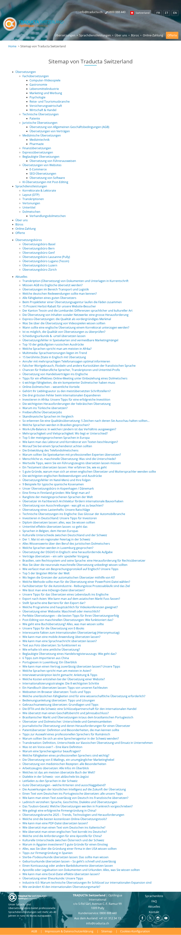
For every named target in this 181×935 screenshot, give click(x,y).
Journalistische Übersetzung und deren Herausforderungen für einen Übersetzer (76, 726)
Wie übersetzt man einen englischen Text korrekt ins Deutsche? (64, 832)
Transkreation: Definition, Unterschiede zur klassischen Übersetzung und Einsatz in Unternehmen (87, 743)
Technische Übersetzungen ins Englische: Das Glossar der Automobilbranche (73, 514)
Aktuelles (21, 277)
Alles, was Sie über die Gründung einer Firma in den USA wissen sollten (69, 849)
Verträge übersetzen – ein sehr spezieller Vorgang (55, 556)
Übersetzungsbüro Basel (38, 244)
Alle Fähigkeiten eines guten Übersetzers (49, 298)
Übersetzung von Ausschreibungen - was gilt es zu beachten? (62, 505)
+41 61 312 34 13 (110, 918)
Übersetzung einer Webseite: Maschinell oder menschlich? (61, 611)
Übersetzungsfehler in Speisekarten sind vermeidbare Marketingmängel (70, 340)
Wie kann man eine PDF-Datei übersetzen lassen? (55, 823)
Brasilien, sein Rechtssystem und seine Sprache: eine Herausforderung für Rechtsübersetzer (83, 560)
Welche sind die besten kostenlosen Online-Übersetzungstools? (64, 819)
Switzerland (143, 12)
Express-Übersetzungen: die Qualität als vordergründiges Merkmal (66, 319)
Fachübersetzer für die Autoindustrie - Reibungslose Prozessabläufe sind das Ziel (76, 586)
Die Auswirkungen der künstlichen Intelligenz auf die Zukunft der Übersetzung (74, 789)
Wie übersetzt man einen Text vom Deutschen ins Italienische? (63, 827)
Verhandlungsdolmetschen (48, 216)
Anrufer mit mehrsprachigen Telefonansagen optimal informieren (66, 361)
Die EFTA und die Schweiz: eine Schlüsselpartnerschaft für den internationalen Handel (79, 709)
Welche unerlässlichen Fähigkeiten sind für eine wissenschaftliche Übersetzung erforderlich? (83, 696)
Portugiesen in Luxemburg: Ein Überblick (49, 662)
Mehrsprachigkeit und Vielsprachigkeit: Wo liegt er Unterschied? (65, 433)
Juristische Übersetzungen (39, 123)
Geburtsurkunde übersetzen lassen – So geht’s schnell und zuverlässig (69, 861)
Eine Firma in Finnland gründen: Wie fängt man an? (56, 493)
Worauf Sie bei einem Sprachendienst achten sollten (57, 446)
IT (166, 13)
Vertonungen (31, 203)
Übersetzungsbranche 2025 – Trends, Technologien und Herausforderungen (73, 815)
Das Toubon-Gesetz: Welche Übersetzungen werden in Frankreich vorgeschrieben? (77, 806)
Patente (35, 118)
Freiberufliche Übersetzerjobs (42, 412)
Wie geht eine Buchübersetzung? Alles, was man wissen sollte (63, 624)
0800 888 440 (108, 913)
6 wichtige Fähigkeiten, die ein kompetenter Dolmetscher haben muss (68, 383)
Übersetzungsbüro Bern (38, 248)
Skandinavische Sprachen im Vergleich (48, 416)
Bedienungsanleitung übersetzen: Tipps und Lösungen (58, 700)
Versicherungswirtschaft (46, 106)
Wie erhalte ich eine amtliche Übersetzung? (51, 649)
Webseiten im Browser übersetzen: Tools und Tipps (56, 692)
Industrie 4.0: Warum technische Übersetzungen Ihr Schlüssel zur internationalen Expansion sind (86, 883)
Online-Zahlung (153, 35)
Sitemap (106, 931)
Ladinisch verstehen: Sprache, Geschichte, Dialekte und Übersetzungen (69, 802)
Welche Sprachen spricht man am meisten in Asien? (56, 671)
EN (175, 13)
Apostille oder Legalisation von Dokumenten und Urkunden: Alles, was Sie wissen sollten (81, 870)
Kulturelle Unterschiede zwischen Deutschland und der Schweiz (64, 535)
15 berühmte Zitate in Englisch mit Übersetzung (54, 357)
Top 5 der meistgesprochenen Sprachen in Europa (56, 438)
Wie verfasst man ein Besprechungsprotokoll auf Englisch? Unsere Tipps (70, 569)
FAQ (154, 901)
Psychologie (37, 97)
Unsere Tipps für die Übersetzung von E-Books (53, 628)
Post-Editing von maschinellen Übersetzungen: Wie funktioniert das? (67, 620)
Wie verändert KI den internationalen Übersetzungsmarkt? (61, 887)
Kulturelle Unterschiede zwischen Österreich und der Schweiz (63, 840)
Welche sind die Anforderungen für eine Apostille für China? (62, 836)
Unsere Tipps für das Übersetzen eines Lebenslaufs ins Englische (65, 594)
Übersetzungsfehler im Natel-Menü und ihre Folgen (56, 480)
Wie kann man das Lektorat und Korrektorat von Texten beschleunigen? (70, 442)
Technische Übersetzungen (40, 114)
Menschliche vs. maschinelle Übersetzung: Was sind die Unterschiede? (69, 459)
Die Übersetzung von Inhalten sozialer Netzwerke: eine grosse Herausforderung (75, 315)
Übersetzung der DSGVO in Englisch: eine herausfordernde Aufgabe (67, 552)
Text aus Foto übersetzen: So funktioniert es (51, 645)
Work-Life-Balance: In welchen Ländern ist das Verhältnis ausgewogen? (69, 429)
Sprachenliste (154, 896)
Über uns (121, 35)
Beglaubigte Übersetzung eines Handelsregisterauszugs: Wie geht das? (69, 654)
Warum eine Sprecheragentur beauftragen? (51, 751)
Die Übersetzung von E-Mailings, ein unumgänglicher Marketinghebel (68, 760)
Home (12, 46)
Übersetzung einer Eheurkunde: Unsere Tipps (52, 878)
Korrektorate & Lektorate (39, 190)
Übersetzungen (65, 35)
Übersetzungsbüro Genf (38, 253)
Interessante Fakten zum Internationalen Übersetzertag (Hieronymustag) (70, 633)
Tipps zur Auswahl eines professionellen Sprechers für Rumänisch (66, 734)
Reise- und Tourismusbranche (50, 101)
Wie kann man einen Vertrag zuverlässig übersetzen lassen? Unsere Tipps (71, 666)
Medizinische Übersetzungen (41, 135)
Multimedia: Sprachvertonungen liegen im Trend (54, 353)
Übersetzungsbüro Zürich (39, 270)
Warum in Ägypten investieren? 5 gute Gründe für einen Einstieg (65, 844)
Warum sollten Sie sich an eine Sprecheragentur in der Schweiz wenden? (70, 738)
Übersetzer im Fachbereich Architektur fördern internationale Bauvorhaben (72, 501)
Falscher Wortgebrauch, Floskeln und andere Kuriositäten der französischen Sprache (79, 366)
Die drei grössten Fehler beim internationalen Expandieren (61, 395)
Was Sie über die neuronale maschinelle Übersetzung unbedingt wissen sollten (74, 565)
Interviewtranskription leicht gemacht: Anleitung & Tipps (59, 675)
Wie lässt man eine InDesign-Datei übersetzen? (53, 590)
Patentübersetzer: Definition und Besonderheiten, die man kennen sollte (70, 730)
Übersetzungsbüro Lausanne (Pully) (46, 257)
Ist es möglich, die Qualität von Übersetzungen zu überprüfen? (63, 332)
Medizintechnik (39, 140)
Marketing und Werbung (46, 93)
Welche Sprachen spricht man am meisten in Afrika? (57, 349)
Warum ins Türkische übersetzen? (45, 408)
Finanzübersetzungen (36, 148)
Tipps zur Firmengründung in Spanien (47, 853)
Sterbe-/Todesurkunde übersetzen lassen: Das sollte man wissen (65, 857)
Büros (135, 35)
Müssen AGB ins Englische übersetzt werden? (52, 285)
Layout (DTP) (30, 195)
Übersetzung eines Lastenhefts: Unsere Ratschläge (56, 510)
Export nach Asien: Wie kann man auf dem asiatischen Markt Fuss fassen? (71, 599)
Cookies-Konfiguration (135, 931)
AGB (34, 931)
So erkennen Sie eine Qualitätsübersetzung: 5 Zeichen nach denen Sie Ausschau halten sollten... (86, 421)
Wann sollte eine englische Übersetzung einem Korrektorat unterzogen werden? (75, 327)
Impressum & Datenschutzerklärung (69, 931)
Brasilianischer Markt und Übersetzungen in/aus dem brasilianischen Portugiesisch (77, 717)
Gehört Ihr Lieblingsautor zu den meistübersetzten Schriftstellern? (66, 391)
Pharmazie (37, 144)
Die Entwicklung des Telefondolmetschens (50, 450)
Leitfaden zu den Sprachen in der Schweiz (49, 781)
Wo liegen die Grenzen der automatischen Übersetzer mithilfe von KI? (68, 577)
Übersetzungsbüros (28, 240)
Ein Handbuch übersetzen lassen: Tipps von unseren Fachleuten (65, 688)
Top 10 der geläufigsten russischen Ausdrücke (53, 344)
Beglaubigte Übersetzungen (40, 157)
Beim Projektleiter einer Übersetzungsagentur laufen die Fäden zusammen (72, 302)
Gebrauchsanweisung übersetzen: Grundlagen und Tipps (60, 705)
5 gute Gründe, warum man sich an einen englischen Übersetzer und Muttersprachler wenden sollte (89, 472)
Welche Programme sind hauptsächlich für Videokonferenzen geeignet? (70, 607)
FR (158, 13)
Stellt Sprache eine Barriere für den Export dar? (53, 603)
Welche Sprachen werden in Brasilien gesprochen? (56, 425)
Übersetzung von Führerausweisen (53, 161)
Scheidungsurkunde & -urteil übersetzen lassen (54, 336)
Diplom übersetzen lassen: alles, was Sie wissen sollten (58, 522)
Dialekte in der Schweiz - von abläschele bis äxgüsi (55, 777)
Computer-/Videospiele (45, 80)
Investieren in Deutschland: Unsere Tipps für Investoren (59, 518)
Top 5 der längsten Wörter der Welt (46, 573)
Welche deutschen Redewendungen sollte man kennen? (59, 294)
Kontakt (154, 912)
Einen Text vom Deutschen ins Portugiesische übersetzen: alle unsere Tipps (72, 794)
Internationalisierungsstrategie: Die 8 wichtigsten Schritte (60, 683)
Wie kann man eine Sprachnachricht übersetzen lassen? (59, 641)
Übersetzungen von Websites (42, 165)
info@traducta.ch (97, 923)
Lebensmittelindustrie (44, 89)
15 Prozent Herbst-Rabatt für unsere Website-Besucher (59, 306)
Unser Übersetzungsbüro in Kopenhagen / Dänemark (58, 488)
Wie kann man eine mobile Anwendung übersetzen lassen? (61, 637)
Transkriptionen (33, 199)
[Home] (34, 24)
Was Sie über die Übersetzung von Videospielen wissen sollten (63, 323)
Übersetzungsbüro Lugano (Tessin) (45, 261)
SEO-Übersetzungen (43, 173)
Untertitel (28, 207)
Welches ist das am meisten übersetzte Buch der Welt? (58, 772)
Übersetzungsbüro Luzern (39, 265)
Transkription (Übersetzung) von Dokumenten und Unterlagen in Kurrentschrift (75, 281)
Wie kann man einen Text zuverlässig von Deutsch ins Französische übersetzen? (75, 798)
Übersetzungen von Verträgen (50, 131)
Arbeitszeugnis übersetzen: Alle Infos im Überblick (55, 768)
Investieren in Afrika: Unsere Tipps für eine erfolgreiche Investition (66, 399)
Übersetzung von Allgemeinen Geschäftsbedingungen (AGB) (69, 127)
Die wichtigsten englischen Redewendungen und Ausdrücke (62, 476)
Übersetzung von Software (47, 178)
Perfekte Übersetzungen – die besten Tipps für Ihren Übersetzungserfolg (70, 616)
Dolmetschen (31, 212)
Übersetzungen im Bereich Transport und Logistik (55, 289)
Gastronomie (38, 85)
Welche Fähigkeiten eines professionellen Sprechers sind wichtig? (65, 755)
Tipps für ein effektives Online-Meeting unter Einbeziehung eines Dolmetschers (74, 378)
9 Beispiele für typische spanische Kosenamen (53, 484)
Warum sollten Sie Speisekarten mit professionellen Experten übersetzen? (71, 455)
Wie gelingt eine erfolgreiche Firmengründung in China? (59, 810)
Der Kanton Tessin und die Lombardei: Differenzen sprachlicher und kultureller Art (77, 310)
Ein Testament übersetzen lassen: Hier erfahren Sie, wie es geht (64, 467)
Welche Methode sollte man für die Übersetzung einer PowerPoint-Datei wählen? (76, 582)
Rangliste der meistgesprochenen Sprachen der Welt (57, 497)
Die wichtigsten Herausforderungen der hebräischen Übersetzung (66, 404)
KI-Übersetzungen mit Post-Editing (45, 182)
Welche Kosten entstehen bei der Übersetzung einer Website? (63, 679)
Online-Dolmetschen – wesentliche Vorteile (51, 387)
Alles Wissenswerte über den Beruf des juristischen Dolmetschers (66, 544)
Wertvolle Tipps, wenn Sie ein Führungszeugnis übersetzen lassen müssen (71, 463)
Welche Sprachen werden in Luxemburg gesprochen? (57, 548)
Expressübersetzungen (37, 152)
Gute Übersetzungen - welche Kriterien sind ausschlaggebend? (64, 785)
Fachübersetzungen (35, 76)
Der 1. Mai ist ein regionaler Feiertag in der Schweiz (56, 539)
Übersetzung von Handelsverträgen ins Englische (55, 374)
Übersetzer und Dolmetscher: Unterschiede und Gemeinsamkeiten (67, 721)
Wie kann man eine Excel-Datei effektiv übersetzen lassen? (61, 874)
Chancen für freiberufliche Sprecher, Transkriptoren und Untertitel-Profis (71, 370)
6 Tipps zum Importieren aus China (45, 658)
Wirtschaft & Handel (43, 110)
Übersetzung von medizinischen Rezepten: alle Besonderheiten (64, 764)
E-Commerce (38, 169)
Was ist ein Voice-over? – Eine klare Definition (52, 747)
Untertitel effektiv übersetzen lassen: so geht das (54, 527)
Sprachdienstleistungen (95, 35)
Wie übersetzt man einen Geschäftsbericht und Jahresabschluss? (65, 713)
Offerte (172, 35)
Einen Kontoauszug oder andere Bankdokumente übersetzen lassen (67, 866)
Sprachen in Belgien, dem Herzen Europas (50, 531)
